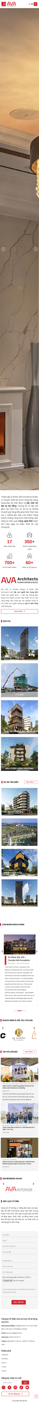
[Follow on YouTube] (27, 1385)
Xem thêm (30, 782)
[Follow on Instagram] (15, 1385)
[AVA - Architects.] (9, 4)
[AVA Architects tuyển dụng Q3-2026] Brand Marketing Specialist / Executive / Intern (18, 1160)
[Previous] (3, 249)
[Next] (36, 249)
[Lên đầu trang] (36, 1397)
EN (32, 4)
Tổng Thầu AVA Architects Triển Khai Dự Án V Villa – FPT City (18, 1126)
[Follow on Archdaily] (3, 1385)
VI (29, 4)
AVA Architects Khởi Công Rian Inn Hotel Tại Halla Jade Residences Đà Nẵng (18, 1084)
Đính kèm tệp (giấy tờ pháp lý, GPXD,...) (16, 1274)
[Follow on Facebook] (9, 1385)
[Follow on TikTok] (21, 1385)
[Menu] (35, 4)
